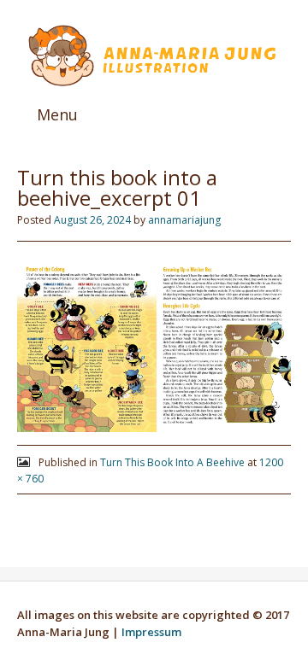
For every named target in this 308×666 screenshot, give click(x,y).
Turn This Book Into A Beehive (172, 462)
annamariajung (184, 220)
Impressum (151, 632)
